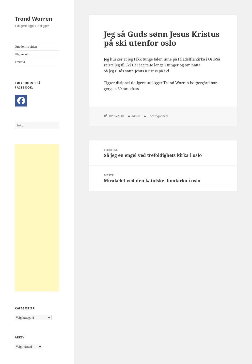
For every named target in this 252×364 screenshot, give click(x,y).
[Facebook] (21, 100)
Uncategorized (157, 116)
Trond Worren (33, 18)
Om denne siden (26, 47)
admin (135, 116)
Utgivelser (22, 54)
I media (20, 62)
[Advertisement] (37, 217)
